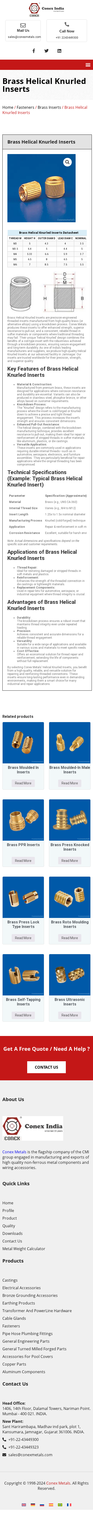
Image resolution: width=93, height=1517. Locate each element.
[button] (88, 65)
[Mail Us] (23, 25)
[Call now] (67, 24)
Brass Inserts (49, 107)
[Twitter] (46, 50)
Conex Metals (14, 1152)
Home (7, 107)
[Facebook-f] (33, 50)
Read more (23, 783)
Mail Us (23, 30)
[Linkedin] (59, 50)
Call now (66, 31)
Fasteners (25, 107)
